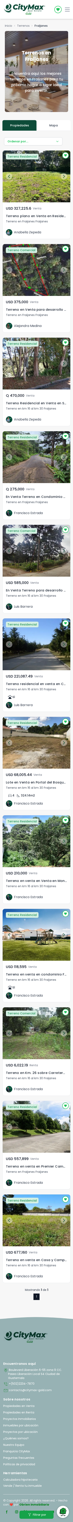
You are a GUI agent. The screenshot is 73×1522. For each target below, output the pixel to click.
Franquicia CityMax (16, 1451)
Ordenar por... (18, 141)
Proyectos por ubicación (20, 1432)
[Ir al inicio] (25, 1337)
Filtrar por (36, 1515)
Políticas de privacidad (19, 1464)
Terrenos (23, 26)
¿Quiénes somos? (16, 1438)
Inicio (8, 26)
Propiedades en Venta (18, 1406)
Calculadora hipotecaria (20, 1480)
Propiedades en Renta (18, 1412)
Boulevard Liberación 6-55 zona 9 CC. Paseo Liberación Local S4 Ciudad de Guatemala (32, 1374)
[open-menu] (67, 9)
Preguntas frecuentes (18, 1458)
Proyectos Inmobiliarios (19, 1419)
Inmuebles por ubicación (20, 1425)
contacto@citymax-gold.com (27, 1390)
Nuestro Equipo (13, 1445)
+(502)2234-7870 (18, 1384)
